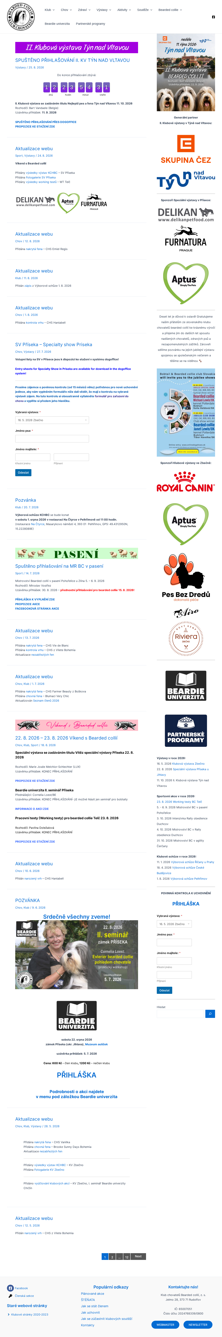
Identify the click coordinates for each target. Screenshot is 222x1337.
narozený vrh (33, 878)
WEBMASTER (165, 1324)
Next (138, 1256)
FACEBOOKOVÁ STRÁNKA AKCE (37, 608)
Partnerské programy (90, 23)
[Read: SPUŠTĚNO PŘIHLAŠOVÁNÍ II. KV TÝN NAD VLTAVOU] (76, 47)
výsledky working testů (41, 182)
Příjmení (58, 463)
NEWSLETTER (198, 1324)
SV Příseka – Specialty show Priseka (53, 344)
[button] (53, 10)
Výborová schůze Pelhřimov (188, 878)
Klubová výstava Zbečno (188, 763)
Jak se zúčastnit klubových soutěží (106, 1319)
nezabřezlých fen (42, 654)
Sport (19, 155)
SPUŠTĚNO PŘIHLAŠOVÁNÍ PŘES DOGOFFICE (45, 122)
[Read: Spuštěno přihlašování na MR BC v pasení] (76, 553)
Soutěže (143, 10)
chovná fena (34, 696)
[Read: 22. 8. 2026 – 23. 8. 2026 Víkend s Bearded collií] (76, 725)
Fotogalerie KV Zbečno (49, 1169)
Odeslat (23, 472)
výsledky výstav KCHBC (42, 172)
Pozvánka (25, 500)
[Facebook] (213, 17)
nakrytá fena (34, 249)
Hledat (161, 1007)
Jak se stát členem (94, 1306)
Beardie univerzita (57, 23)
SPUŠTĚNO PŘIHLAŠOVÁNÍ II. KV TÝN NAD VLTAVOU (72, 60)
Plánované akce (92, 1293)
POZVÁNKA (27, 900)
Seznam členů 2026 (46, 700)
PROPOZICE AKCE (27, 604)
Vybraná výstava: (28, 412)
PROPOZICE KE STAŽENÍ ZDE (35, 126)
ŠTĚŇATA (88, 1300)
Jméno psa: (24, 430)
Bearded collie (168, 10)
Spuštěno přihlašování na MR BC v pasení (59, 566)
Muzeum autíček (96, 1044)
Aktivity (122, 10)
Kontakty (87, 1325)
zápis (27, 285)
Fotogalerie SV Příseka (41, 177)
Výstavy (102, 10)
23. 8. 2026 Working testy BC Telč (179, 801)
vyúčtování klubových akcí (52, 1183)
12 (126, 1257)
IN (16, 809)
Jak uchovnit (90, 1312)
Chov (64, 10)
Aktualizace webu (34, 148)
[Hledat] (210, 1014)
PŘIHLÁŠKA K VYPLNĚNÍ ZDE (35, 599)
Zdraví (82, 10)
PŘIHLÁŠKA (76, 1075)
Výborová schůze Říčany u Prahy (192, 862)
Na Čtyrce (37, 524)
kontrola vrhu (34, 322)
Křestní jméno (23, 463)
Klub (48, 10)
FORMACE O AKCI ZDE (33, 809)
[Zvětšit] (210, 38)
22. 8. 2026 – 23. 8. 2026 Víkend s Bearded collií (66, 738)
